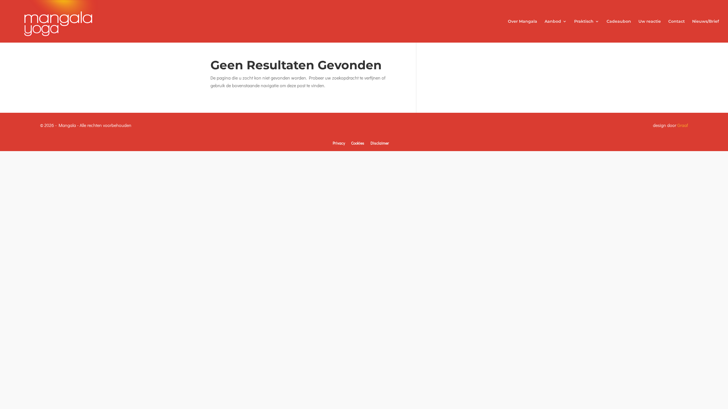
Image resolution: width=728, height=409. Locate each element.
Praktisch (583, 21)
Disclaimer (380, 143)
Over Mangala (522, 21)
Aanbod (553, 21)
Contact (676, 21)
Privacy (339, 143)
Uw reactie (649, 21)
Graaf (682, 125)
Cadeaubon (619, 21)
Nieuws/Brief (705, 21)
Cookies (357, 143)
